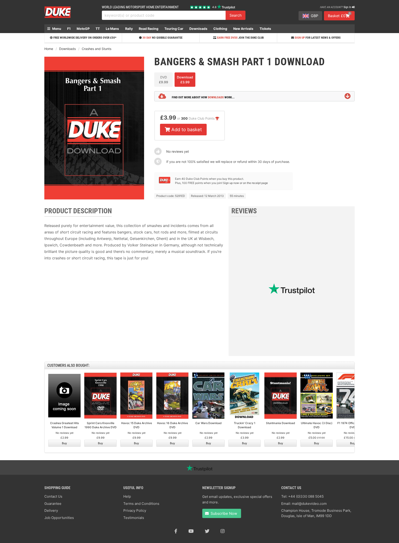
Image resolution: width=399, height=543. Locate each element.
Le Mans (112, 29)
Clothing (220, 29)
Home (48, 49)
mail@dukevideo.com (309, 503)
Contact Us (53, 496)
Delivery (51, 510)
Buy (64, 443)
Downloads (198, 29)
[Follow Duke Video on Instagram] (223, 531)
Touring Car (173, 29)
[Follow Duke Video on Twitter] (207, 531)
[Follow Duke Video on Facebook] (175, 531)
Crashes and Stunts (96, 49)
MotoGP (83, 29)
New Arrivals (243, 29)
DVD (163, 79)
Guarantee (52, 503)
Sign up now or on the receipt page (245, 183)
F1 (69, 29)
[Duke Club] (164, 182)
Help (127, 496)
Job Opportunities (59, 517)
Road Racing (148, 29)
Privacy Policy (134, 510)
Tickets (265, 29)
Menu (56, 29)
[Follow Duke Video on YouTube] (191, 531)
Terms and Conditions (141, 503)
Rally (129, 29)
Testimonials (133, 517)
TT (98, 29)
